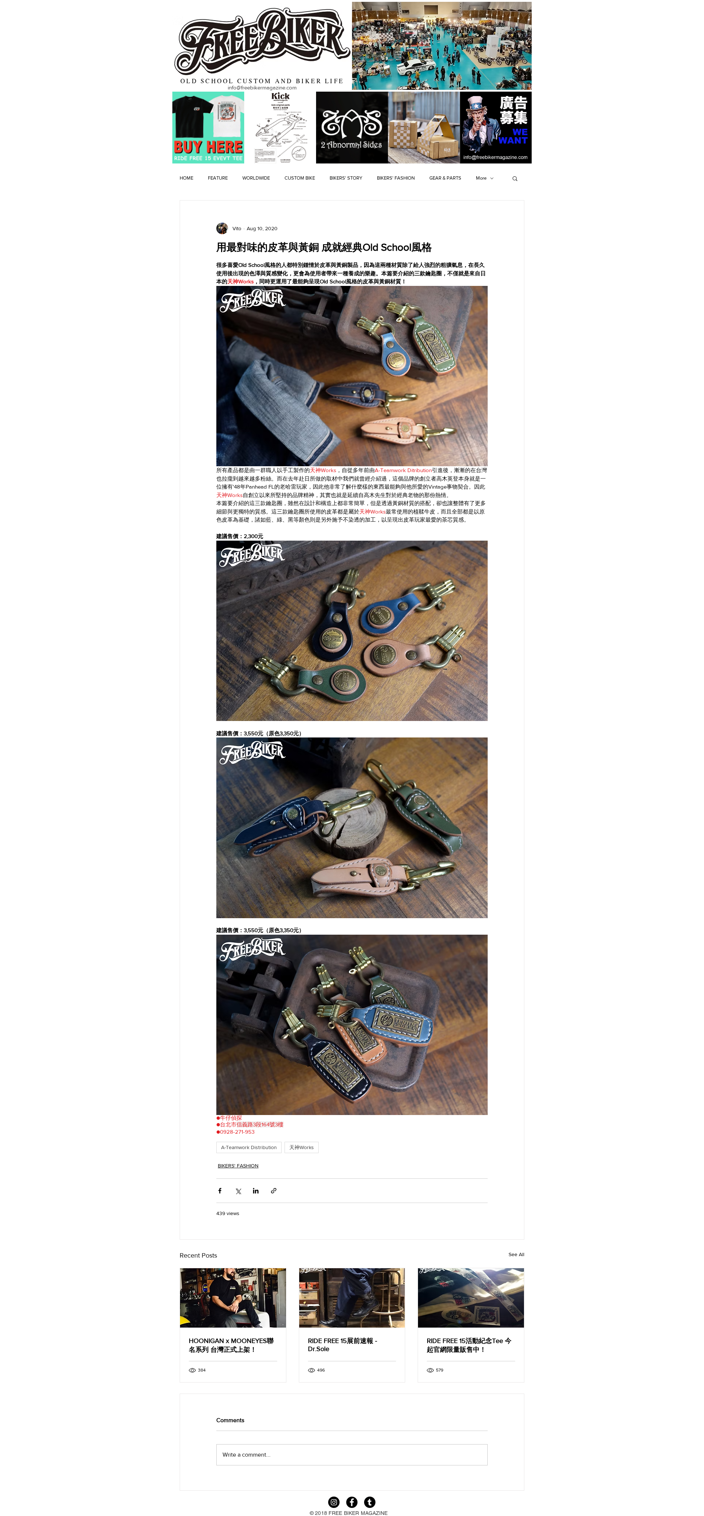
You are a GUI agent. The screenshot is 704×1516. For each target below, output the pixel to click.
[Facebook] (352, 1502)
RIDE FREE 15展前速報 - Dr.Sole (342, 1345)
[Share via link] (273, 1190)
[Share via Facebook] (219, 1190)
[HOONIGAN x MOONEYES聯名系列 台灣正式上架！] (233, 1298)
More (481, 178)
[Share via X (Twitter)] (237, 1190)
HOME (186, 178)
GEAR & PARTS (445, 178)
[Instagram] (334, 1502)
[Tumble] (369, 1502)
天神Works (301, 1147)
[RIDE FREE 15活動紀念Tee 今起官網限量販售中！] (471, 1298)
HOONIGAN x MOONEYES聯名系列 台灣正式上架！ (231, 1345)
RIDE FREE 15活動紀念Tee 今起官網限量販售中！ (469, 1345)
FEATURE (218, 178)
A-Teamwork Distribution (249, 1147)
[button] (514, 178)
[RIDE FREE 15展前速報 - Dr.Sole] (352, 1298)
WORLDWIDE (256, 178)
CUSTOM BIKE (300, 178)
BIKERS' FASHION (396, 178)
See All (516, 1254)
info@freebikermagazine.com (262, 87)
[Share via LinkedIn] (255, 1190)
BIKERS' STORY (346, 178)
